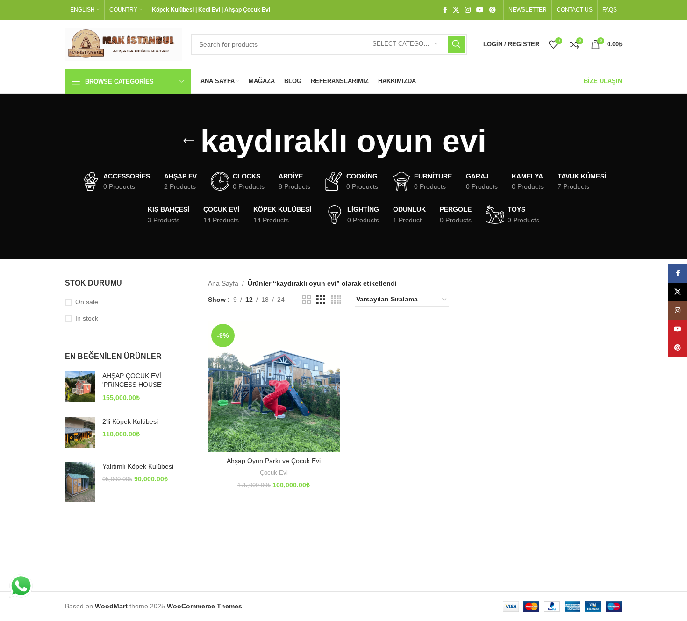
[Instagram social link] (467, 10)
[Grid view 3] (320, 300)
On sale (86, 302)
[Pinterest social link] (493, 10)
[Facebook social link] (445, 10)
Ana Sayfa (223, 283)
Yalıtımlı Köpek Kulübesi (137, 466)
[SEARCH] (456, 44)
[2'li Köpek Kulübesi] (80, 432)
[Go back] (188, 141)
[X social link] (456, 10)
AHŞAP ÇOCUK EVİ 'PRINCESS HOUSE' (132, 380)
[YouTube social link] (480, 10)
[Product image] (274, 386)
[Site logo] (123, 43)
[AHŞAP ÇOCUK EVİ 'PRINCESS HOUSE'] (80, 387)
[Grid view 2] (306, 300)
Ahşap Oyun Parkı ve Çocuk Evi (274, 460)
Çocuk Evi (274, 472)
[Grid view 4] (336, 300)
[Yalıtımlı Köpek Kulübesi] (80, 482)
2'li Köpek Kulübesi (130, 421)
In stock (86, 318)
